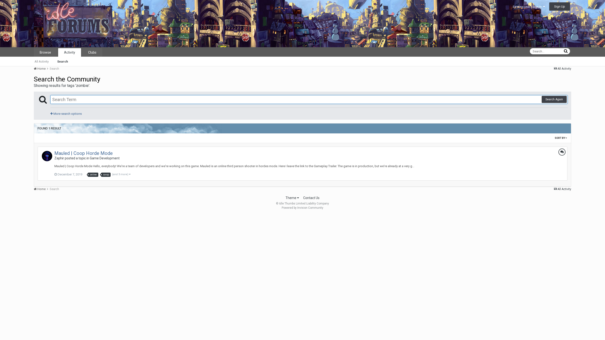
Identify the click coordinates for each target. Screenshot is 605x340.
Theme (291, 198)
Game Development (105, 158)
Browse (45, 52)
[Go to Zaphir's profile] (47, 156)
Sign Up (559, 6)
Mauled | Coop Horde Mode (83, 153)
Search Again (554, 99)
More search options (67, 113)
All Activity (42, 61)
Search (62, 61)
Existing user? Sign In (528, 6)
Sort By (560, 138)
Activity (69, 52)
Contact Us (311, 198)
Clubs (92, 52)
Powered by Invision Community (302, 207)
